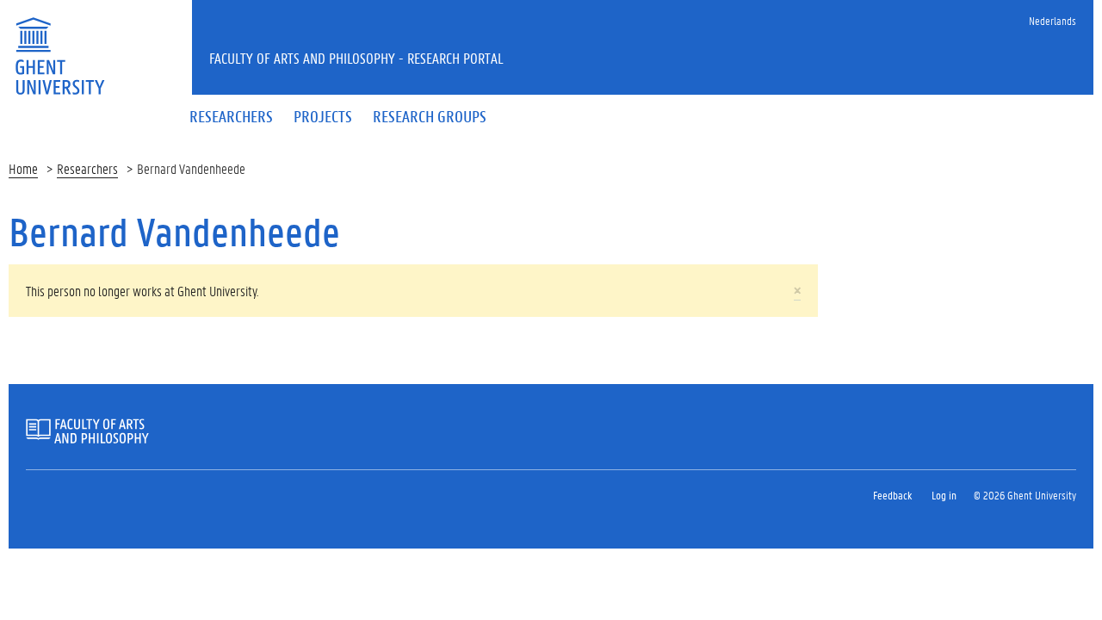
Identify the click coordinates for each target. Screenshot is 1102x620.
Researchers (87, 168)
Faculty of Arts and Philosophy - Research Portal (356, 57)
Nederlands (1052, 20)
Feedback (892, 494)
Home (23, 168)
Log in (944, 494)
